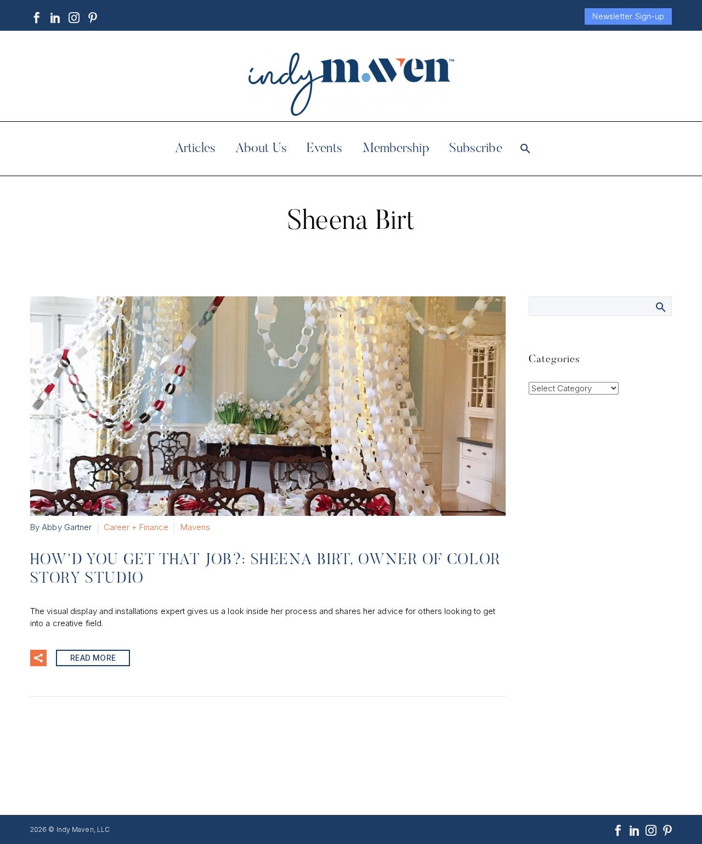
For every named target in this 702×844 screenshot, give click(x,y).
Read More (93, 657)
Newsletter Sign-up (628, 16)
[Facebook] (36, 17)
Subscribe (475, 148)
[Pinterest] (92, 17)
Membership (396, 148)
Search (660, 306)
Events (325, 148)
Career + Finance (136, 527)
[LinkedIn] (55, 17)
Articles (195, 148)
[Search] (524, 148)
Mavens (195, 527)
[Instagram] (74, 17)
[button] (38, 658)
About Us (261, 148)
